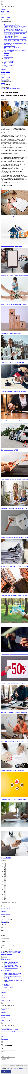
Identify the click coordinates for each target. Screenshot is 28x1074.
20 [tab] (4, 894)
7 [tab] (4, 873)
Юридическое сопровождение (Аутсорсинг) (15, 43)
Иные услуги (11, 34)
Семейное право (8, 32)
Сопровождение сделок (14, 973)
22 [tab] (4, 897)
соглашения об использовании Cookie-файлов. (17, 1068)
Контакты (6, 53)
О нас (5, 47)
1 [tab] (4, 863)
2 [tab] (4, 865)
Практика (6, 48)
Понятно (6, 1071)
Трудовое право (18, 30)
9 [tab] (4, 876)
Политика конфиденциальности (9, 1029)
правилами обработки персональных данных (11, 952)
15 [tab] (4, 886)
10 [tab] (4, 878)
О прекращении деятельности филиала (11, 88)
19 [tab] (4, 892)
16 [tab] (4, 887)
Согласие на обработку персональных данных (13, 1031)
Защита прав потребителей (20, 32)
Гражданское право (9, 30)
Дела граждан (7, 50)
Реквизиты (18, 47)
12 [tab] (4, 881)
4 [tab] (4, 868)
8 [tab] (4, 874)
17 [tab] (4, 889)
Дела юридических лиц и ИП (19, 50)
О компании (7, 46)
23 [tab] (4, 899)
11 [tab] (4, 879)
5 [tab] (4, 869)
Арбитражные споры (9, 40)
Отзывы (9, 47)
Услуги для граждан (9, 25)
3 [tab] (4, 866)
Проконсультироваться (6, 21)
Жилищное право (8, 33)
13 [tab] (4, 883)
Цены (13, 47)
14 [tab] (4, 884)
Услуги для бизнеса (9, 36)
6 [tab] (4, 871)
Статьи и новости (8, 51)
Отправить (3, 956)
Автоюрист (16, 33)
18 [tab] (4, 891)
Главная (3, 83)
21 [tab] (4, 896)
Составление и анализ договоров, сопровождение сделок (14, 28)
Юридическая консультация (11, 26)
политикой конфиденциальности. (10, 953)
